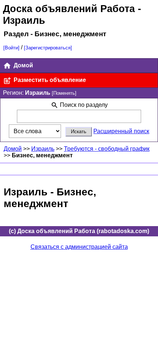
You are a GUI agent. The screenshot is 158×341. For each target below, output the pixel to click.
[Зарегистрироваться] (48, 47)
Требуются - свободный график (107, 149)
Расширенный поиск (121, 131)
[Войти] (11, 47)
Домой (22, 65)
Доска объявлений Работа (69, 8)
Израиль (42, 149)
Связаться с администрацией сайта (79, 247)
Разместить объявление (49, 80)
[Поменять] (64, 93)
